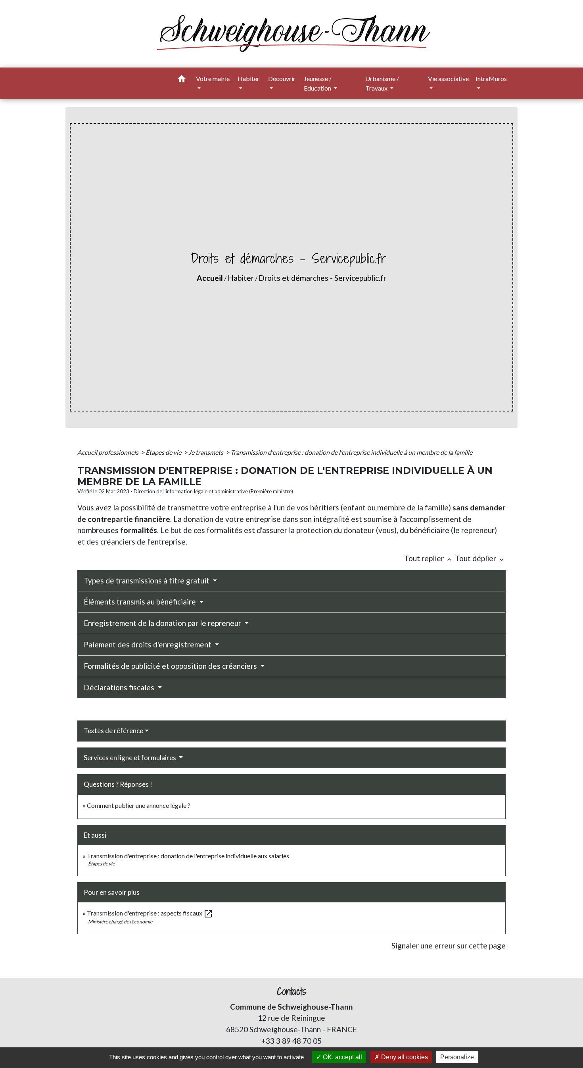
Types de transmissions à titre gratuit (147, 580)
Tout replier (428, 558)
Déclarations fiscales (120, 687)
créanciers (117, 541)
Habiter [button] (248, 78)
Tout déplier (480, 558)
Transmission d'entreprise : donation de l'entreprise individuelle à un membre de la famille (351, 452)
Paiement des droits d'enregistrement (148, 644)
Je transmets (206, 452)
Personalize (457, 1057)
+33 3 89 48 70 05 (291, 1040)
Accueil (210, 277)
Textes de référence (113, 730)
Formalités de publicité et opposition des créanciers (171, 665)
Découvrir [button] (281, 78)
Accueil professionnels (108, 452)
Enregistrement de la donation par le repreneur (163, 623)
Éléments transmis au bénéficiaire (141, 601)
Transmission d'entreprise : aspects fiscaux (150, 913)
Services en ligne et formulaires (130, 757)
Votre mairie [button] (213, 78)
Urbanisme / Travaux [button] (382, 83)
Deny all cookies (404, 1057)
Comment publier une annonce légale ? (138, 805)
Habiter (241, 277)
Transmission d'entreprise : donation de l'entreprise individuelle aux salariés (188, 855)
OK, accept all (341, 1057)
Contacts (292, 991)
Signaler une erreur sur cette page (448, 945)
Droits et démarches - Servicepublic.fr (322, 277)
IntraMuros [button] (491, 78)
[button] (182, 80)
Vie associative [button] (448, 78)
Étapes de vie (164, 452)
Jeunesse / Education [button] (318, 83)
